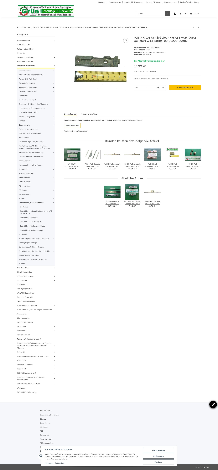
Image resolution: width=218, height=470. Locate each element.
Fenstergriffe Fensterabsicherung (31, 152)
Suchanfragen (45, 423)
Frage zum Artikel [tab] (89, 114)
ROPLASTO (21, 360)
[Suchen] (167, 13)
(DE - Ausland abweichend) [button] (159, 78)
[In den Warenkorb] (66, 35)
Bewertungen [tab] (70, 114)
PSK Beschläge (24, 186)
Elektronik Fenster (23, 45)
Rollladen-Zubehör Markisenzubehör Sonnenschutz (30, 378)
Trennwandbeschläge (25, 276)
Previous (68, 160)
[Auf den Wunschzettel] (125, 40)
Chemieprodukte (23, 318)
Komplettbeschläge (26, 173)
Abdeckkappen (24, 70)
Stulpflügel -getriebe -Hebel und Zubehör (34, 251)
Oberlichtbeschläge (24, 272)
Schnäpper (23, 234)
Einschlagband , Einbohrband (30, 133)
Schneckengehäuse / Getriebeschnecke (34, 238)
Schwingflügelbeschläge (28, 243)
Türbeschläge (22, 280)
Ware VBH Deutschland (25, 293)
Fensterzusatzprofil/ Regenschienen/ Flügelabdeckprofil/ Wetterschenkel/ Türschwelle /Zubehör (34, 345)
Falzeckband (24, 137)
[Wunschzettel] (185, 14)
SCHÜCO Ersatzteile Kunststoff (28, 384)
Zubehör (22, 264)
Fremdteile (21, 352)
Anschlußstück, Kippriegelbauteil (31, 75)
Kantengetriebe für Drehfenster (30, 165)
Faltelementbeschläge (25, 49)
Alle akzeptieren (158, 450)
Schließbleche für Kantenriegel (31, 230)
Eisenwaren (21, 331)
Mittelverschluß (24, 182)
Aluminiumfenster (23, 41)
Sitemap (43, 419)
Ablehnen (158, 462)
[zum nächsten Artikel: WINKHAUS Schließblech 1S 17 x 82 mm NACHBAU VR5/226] (198, 27)
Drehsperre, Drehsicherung (29, 112)
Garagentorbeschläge (25, 57)
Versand (153, 71)
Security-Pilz (22, 369)
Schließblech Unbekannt (29, 218)
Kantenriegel (23, 169)
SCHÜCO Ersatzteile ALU (26, 373)
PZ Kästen (23, 190)
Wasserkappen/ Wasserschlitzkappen (33, 259)
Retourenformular (170, 2)
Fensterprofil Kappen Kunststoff (29, 339)
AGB (41, 431)
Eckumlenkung (24, 125)
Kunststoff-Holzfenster (26, 66)
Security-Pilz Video (153, 2)
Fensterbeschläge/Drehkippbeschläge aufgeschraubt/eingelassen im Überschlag (34, 147)
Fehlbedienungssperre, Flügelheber (32, 142)
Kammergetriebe (25, 161)
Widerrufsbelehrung (47, 443)
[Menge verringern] (136, 87)
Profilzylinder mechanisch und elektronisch (33, 356)
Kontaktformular (115, 2)
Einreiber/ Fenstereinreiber (28, 129)
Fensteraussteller (23, 335)
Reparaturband (24, 194)
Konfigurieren (158, 456)
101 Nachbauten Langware (27, 305)
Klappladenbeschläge (25, 61)
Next (197, 160)
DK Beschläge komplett (27, 100)
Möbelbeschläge (23, 268)
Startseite (101, 2)
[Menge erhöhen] (163, 87)
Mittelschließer (24, 177)
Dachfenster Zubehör (25, 322)
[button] (180, 14)
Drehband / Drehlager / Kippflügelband (33, 104)
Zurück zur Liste (24, 27)
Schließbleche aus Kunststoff (30, 222)
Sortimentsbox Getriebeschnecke (31, 247)
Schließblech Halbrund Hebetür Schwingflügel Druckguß (36, 212)
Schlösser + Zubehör (24, 365)
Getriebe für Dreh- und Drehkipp (31, 157)
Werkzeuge (21, 388)
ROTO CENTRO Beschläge (27, 392)
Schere (21, 198)
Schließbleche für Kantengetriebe (32, 226)
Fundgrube (21, 53)
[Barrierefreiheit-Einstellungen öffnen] (213, 404)
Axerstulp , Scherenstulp (28, 91)
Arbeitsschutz (22, 314)
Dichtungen (21, 326)
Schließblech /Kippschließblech (154, 52)
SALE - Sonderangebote (26, 301)
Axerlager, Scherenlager (28, 87)
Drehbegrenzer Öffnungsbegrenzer (32, 108)
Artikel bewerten (72, 126)
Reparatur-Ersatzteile (25, 297)
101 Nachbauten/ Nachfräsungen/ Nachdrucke (34, 310)
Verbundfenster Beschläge (29, 255)
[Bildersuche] (175, 14)
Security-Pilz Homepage (133, 2)
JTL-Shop (206, 467)
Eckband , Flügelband (27, 117)
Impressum (49, 463)
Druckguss (24, 207)
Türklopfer (21, 285)
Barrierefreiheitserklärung (189, 2)
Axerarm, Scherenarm (27, 83)
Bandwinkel (23, 96)
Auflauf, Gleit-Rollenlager (28, 79)
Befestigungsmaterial (25, 289)
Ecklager (22, 121)
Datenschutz (60, 463)
